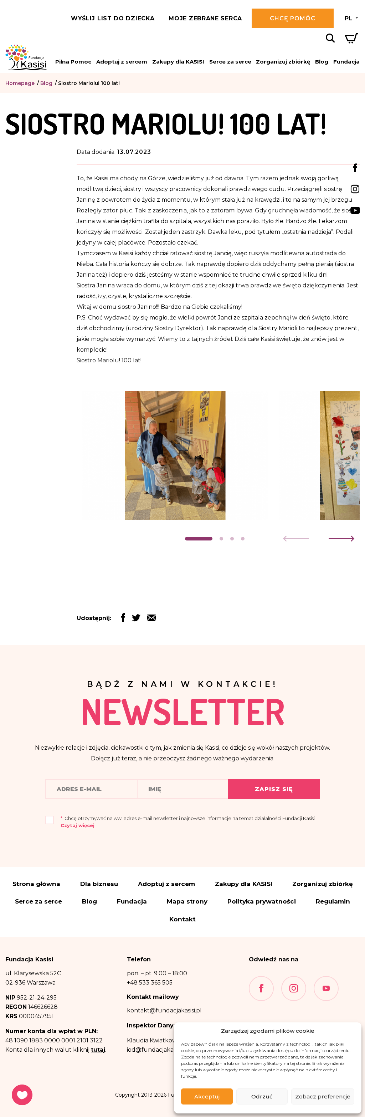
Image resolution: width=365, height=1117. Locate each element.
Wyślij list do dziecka (112, 18)
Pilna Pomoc (73, 61)
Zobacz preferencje (322, 1096)
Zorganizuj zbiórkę (283, 61)
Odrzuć (262, 1096)
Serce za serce (230, 61)
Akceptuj (207, 1096)
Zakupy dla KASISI (178, 61)
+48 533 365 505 (150, 982)
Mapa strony (187, 901)
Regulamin (333, 901)
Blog (321, 61)
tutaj (98, 1049)
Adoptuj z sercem (121, 61)
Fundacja (346, 61)
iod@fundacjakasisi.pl (157, 1049)
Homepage (20, 83)
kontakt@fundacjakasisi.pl (164, 1010)
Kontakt (182, 919)
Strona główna (36, 884)
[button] (198, 538)
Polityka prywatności (261, 901)
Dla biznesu (99, 884)
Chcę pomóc (292, 18)
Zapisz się (274, 789)
